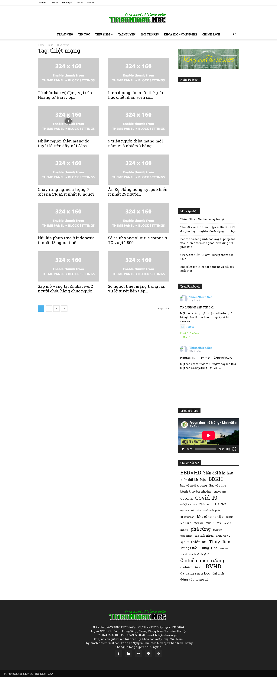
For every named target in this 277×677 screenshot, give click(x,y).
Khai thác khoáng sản (208, 510)
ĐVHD (213, 566)
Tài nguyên (126, 34)
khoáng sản (187, 517)
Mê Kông (185, 523)
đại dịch (218, 573)
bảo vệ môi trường (193, 485)
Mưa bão (198, 522)
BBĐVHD (190, 472)
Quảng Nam (186, 535)
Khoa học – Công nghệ (180, 34)
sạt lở (184, 542)
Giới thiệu (42, 2)
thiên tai (199, 542)
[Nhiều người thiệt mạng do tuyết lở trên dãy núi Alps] (68, 121)
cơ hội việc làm (188, 504)
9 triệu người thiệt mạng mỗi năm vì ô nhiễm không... (135, 143)
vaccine (224, 548)
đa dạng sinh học (195, 573)
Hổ (192, 510)
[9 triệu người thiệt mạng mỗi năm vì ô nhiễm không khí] (138, 121)
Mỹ (219, 523)
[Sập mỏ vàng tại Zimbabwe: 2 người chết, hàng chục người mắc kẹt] (68, 266)
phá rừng (201, 529)
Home (41, 44)
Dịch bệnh (205, 504)
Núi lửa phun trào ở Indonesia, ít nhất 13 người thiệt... (66, 240)
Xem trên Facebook (189, 333)
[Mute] (228, 449)
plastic (217, 529)
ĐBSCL (199, 567)
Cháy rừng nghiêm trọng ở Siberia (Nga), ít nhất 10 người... (67, 192)
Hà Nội (220, 504)
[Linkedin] (128, 653)
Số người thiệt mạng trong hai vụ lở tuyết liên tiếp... (136, 289)
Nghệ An (228, 523)
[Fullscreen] (234, 449)
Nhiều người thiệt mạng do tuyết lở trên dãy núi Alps (63, 143)
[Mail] (138, 653)
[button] (234, 35)
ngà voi (184, 529)
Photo (190, 326)
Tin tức (84, 34)
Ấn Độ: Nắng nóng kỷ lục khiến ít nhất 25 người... (137, 192)
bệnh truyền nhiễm (195, 491)
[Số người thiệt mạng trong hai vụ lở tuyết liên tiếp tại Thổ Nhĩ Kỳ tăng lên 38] (138, 266)
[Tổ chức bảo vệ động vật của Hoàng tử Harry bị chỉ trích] (68, 73)
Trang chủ (65, 34)
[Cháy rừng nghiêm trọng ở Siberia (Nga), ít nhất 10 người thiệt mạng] (68, 170)
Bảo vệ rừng (217, 485)
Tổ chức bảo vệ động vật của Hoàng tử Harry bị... (65, 95)
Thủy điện (219, 542)
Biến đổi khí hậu (193, 480)
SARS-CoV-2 (223, 535)
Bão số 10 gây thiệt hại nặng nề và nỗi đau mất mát (207, 268)
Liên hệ (79, 2)
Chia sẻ (186, 337)
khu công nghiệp (210, 517)
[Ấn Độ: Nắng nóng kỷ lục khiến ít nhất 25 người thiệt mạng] (138, 170)
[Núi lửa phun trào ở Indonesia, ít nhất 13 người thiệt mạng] (68, 218)
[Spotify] (148, 653)
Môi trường (150, 34)
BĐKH (216, 479)
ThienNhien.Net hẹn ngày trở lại (202, 219)
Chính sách (211, 34)
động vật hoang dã (194, 579)
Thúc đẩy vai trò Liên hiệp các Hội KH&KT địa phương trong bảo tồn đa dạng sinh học (208, 229)
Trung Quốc (208, 548)
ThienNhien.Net (200, 297)
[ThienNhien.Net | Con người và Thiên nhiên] (138, 18)
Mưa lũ (210, 523)
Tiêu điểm (102, 34)
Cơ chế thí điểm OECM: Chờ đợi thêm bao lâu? (206, 257)
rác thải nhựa (204, 535)
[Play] (183, 449)
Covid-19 (206, 498)
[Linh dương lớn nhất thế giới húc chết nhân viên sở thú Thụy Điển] (138, 73)
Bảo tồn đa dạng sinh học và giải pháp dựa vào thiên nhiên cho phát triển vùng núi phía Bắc (207, 243)
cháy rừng (220, 491)
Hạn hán (184, 510)
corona (186, 498)
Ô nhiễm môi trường (202, 560)
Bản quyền (67, 2)
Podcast (90, 2)
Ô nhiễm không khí (199, 554)
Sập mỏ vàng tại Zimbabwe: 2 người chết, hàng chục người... (66, 289)
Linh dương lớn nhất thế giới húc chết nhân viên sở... (135, 95)
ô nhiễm (186, 567)
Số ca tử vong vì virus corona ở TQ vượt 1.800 (137, 240)
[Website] (158, 653)
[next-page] (64, 308)
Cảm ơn (54, 2)
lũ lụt (229, 517)
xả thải (183, 554)
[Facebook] (118, 653)
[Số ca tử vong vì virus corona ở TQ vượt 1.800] (138, 218)
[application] (208, 435)
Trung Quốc (188, 548)
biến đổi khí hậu (218, 473)
